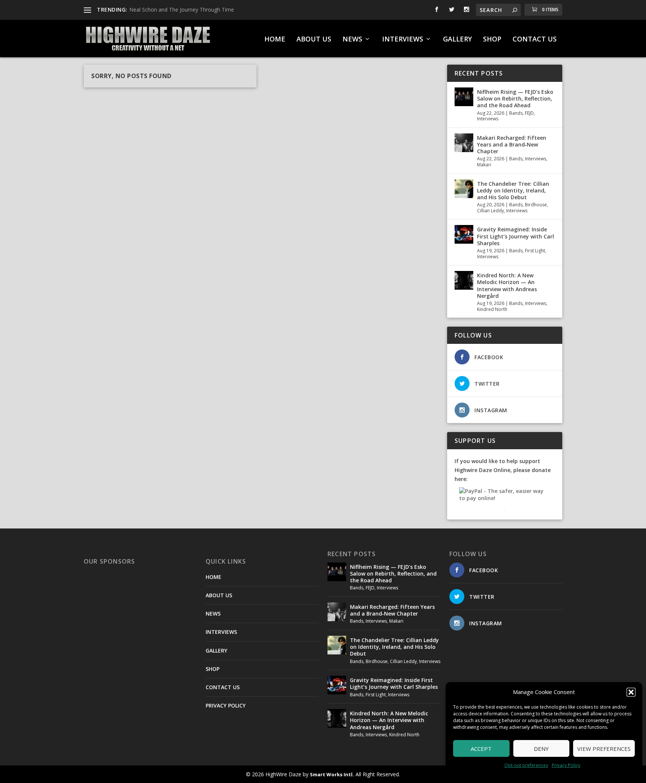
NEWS (352, 39)
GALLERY (457, 39)
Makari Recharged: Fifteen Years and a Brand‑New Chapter (511, 144)
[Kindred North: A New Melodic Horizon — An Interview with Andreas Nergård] (464, 280)
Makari (484, 164)
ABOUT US (313, 39)
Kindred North (492, 309)
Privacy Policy (566, 765)
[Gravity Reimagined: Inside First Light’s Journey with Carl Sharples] (464, 234)
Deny (541, 748)
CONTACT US (535, 39)
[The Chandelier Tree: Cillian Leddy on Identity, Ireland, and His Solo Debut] (464, 188)
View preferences (604, 748)
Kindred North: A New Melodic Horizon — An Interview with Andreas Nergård (507, 285)
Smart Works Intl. (332, 774)
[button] (631, 692)
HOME (274, 39)
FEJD (529, 113)
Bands (516, 113)
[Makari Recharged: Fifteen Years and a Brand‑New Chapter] (464, 142)
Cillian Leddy (490, 210)
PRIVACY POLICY (226, 705)
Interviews (487, 118)
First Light (535, 250)
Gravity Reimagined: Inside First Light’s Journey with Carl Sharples (515, 236)
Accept (481, 748)
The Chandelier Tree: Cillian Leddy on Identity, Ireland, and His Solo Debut (513, 190)
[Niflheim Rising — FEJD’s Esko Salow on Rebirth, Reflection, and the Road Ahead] (464, 96)
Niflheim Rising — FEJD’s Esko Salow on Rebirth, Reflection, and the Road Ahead (515, 98)
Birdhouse (536, 204)
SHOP (492, 39)
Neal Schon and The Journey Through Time (181, 9)
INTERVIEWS (402, 39)
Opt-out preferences (526, 765)
